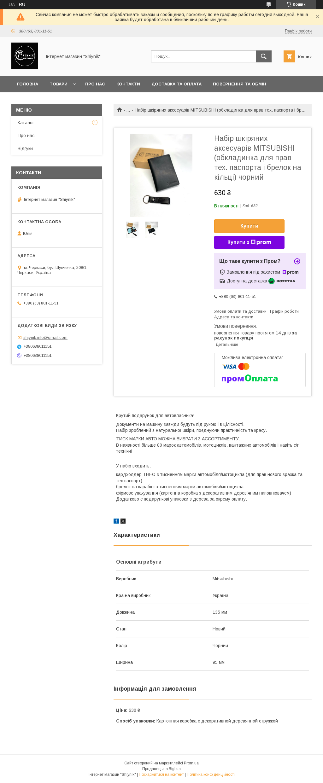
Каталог (26, 122)
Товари (59, 84)
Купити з (238, 242)
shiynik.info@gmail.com (45, 337)
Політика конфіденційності (211, 774)
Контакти (128, 84)
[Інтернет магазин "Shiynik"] (24, 67)
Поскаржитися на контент (161, 774)
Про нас (95, 84)
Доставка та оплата (176, 84)
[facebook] (116, 522)
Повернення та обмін (239, 84)
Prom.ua (191, 763)
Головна (27, 84)
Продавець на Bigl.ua (161, 769)
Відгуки (25, 148)
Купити (249, 226)
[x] (123, 522)
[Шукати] (264, 56)
